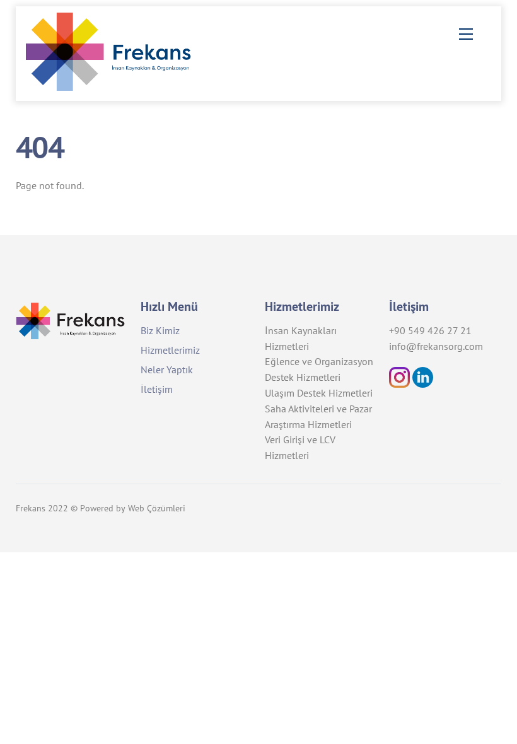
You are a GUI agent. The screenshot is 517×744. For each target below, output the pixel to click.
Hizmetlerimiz (170, 350)
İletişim (157, 389)
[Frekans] (120, 86)
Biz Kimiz (160, 330)
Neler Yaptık (167, 369)
